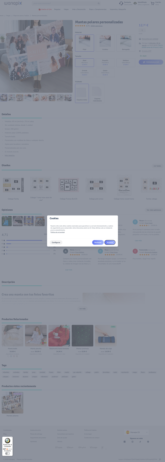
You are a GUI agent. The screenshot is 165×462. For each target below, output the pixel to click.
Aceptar (110, 242)
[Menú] (11, 438)
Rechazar (97, 242)
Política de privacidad (58, 232)
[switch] (7, 453)
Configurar (56, 242)
